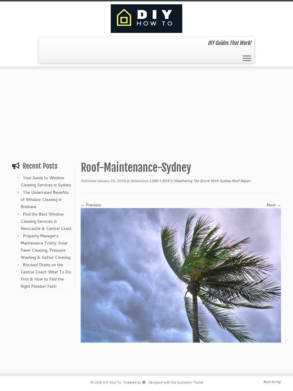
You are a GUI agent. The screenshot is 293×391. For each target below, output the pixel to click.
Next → (274, 205)
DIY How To (112, 382)
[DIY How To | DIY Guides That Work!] (146, 18)
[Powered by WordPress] (144, 381)
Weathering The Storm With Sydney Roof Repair (211, 180)
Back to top (272, 382)
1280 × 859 (158, 180)
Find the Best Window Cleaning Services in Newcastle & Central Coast (46, 221)
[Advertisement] (146, 112)
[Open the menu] (247, 58)
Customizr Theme (190, 382)
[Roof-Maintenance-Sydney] (181, 275)
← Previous (91, 205)
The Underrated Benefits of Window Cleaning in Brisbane (45, 199)
